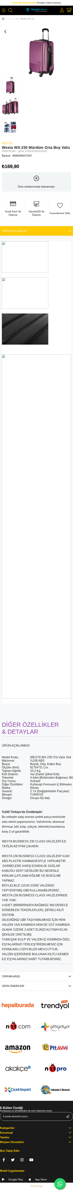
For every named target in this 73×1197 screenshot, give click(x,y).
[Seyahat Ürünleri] (13, 19)
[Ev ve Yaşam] (10, 19)
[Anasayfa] (6, 19)
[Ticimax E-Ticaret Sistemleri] (36, 1187)
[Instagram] (22, 1159)
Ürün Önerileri (13, 985)
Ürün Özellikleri (14, 230)
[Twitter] (12, 1159)
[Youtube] (31, 1159)
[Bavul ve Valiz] (17, 19)
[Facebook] (3, 1159)
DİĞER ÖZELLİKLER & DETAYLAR (30, 728)
